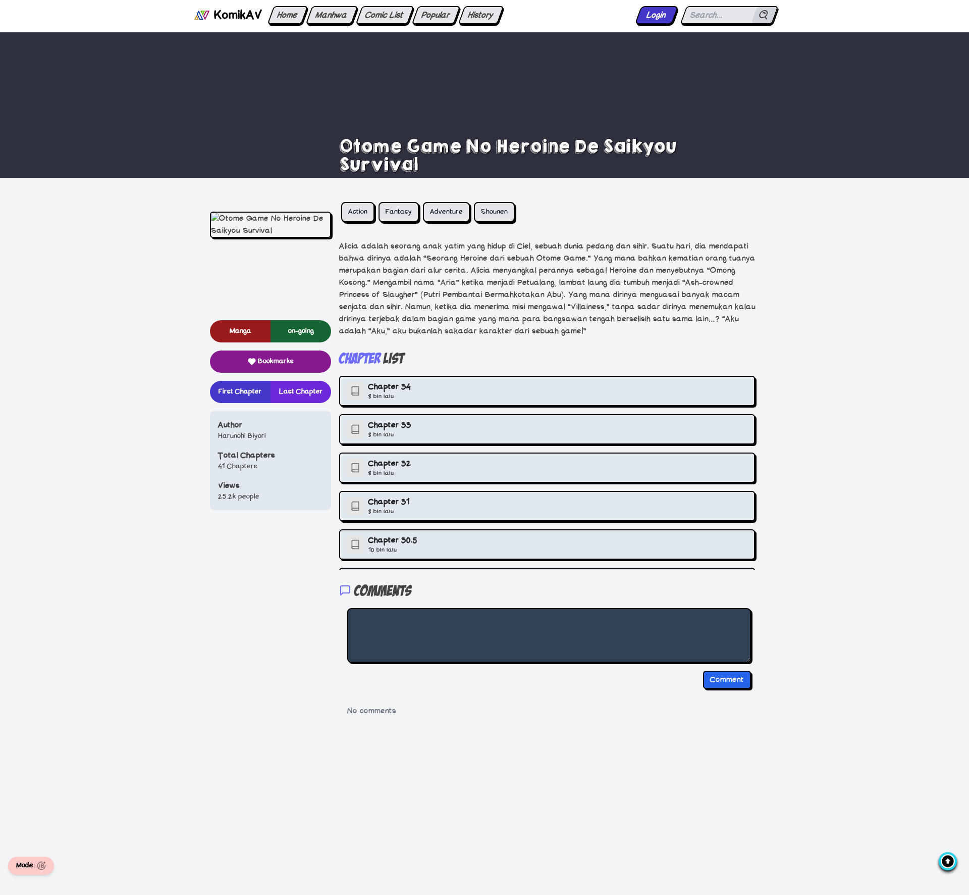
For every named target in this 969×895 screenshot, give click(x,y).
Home (287, 15)
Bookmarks (276, 361)
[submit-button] (764, 15)
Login (656, 15)
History (480, 15)
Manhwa (331, 15)
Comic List (384, 15)
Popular (436, 15)
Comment (727, 680)
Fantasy (399, 212)
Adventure (446, 212)
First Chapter (240, 391)
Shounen (494, 212)
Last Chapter (301, 391)
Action (357, 212)
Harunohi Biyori (242, 436)
